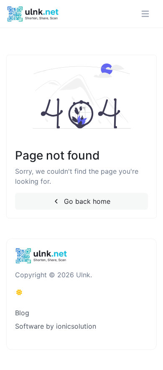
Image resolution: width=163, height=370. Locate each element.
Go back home (86, 201)
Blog (22, 313)
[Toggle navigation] (145, 14)
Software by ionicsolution (55, 326)
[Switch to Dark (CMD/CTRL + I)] (19, 292)
